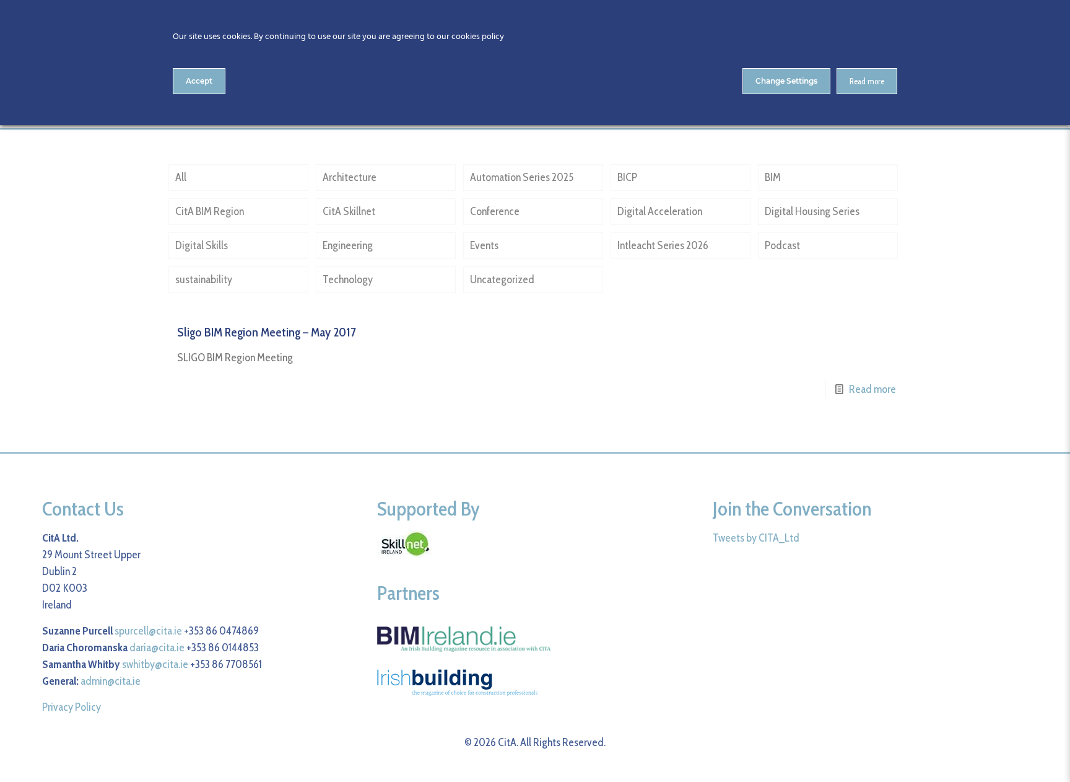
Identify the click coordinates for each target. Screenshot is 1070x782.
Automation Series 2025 (521, 177)
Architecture (349, 177)
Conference (495, 211)
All (180, 177)
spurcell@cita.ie (148, 631)
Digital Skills (201, 245)
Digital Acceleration (659, 211)
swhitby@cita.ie (155, 664)
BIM (773, 177)
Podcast (782, 245)
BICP (627, 177)
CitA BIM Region (209, 211)
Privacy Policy (71, 707)
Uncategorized (502, 279)
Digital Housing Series (812, 211)
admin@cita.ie (110, 681)
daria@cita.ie (157, 647)
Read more (872, 389)
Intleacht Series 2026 (662, 245)
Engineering (348, 245)
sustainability (203, 279)
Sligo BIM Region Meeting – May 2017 (266, 332)
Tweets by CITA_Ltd (756, 538)
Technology (348, 279)
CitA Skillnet (349, 211)
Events (484, 245)
